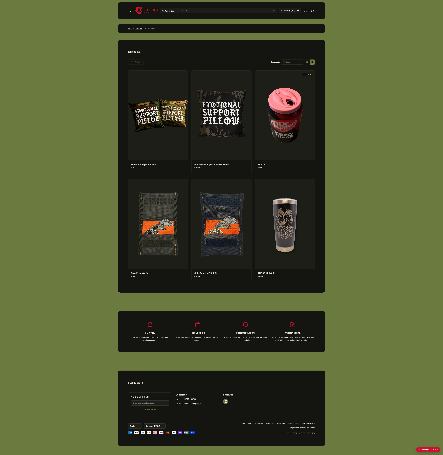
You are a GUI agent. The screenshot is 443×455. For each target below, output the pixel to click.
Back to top (134, 383)
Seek (243, 423)
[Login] (305, 10)
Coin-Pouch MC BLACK (205, 273)
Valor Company (294, 433)
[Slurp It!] (285, 115)
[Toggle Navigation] (130, 10)
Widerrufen (270, 423)
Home (130, 28)
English (133, 426)
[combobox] (228, 10)
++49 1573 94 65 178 (187, 399)
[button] (312, 10)
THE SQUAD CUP (266, 273)
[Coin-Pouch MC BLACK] (221, 224)
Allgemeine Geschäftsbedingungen (302, 428)
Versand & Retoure (308, 423)
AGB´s (250, 423)
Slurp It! (261, 164)
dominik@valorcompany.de (190, 403)
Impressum (259, 423)
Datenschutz (281, 423)
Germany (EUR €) (288, 11)
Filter (138, 62)
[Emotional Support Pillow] (158, 115)
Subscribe (150, 409)
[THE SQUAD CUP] (285, 224)
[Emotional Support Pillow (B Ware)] (221, 115)
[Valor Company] (146, 11)
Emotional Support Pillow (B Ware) (211, 164)
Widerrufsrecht (293, 423)
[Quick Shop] (183, 155)
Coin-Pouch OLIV (139, 273)
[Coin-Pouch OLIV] (158, 224)
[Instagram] (225, 401)
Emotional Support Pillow (143, 164)
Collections (138, 28)
